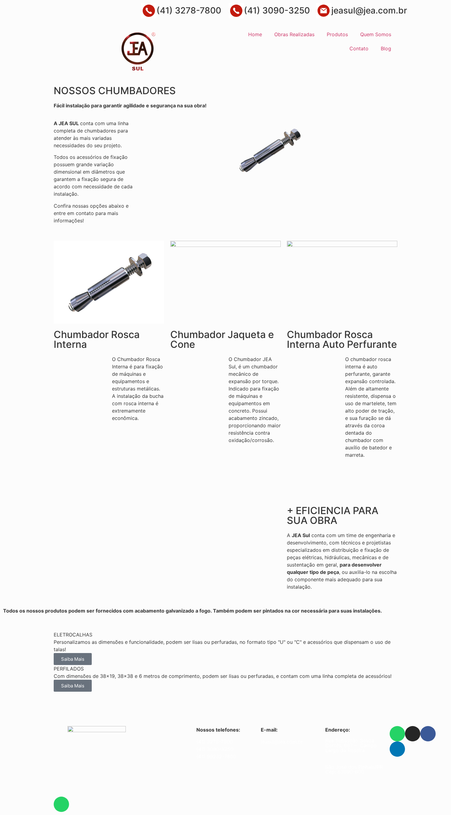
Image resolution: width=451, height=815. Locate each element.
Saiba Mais (72, 659)
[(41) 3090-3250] (236, 10)
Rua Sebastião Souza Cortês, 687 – (349, 742)
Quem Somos (375, 34)
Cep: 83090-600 (344, 772)
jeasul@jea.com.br (369, 10)
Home (255, 34)
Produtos (337, 34)
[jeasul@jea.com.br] (323, 10)
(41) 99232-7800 (216, 756)
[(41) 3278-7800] (148, 10)
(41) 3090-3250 (277, 10)
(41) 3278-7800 (188, 10)
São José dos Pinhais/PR (354, 767)
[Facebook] (428, 733)
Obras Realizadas (294, 34)
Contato (358, 48)
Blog (386, 48)
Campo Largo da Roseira (351, 747)
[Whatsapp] (397, 733)
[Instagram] (412, 733)
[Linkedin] (397, 749)
